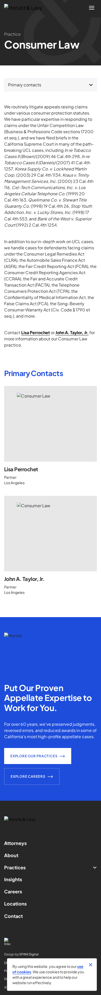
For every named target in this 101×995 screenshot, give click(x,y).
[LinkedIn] (50, 942)
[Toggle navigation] (91, 8)
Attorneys (15, 843)
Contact (13, 916)
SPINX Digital (29, 954)
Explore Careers (28, 776)
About (11, 855)
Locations (15, 904)
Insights (13, 879)
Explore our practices (33, 756)
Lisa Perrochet (21, 469)
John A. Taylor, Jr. (24, 578)
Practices (15, 867)
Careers (13, 891)
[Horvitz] (26, 8)
